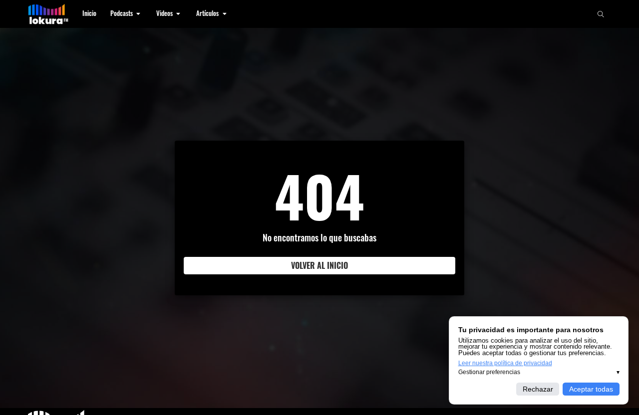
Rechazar (538, 389)
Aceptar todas (591, 389)
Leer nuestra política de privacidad (505, 363)
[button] (126, 14)
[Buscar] (601, 14)
